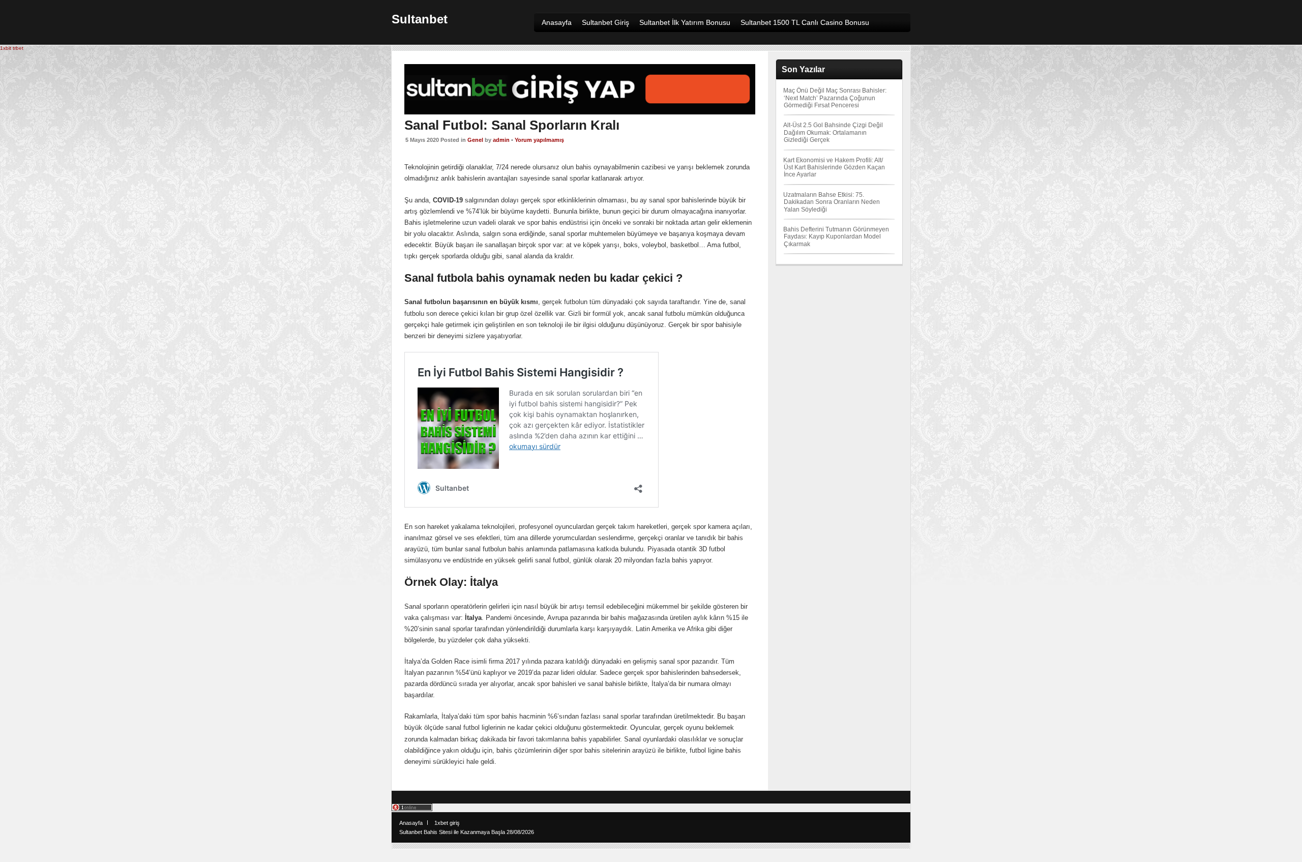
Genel (475, 140)
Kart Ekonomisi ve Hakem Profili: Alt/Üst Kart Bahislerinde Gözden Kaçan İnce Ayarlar (834, 168)
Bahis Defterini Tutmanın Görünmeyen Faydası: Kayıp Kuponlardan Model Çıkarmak (836, 237)
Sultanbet (420, 19)
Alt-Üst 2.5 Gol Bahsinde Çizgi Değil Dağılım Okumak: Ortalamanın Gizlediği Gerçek (833, 132)
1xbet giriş (447, 823)
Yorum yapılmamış (539, 140)
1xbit (5, 48)
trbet (18, 48)
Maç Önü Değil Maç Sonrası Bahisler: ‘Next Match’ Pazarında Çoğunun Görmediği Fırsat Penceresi (834, 98)
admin (501, 140)
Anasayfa (411, 823)
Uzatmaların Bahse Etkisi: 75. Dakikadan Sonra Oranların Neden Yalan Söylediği (831, 202)
